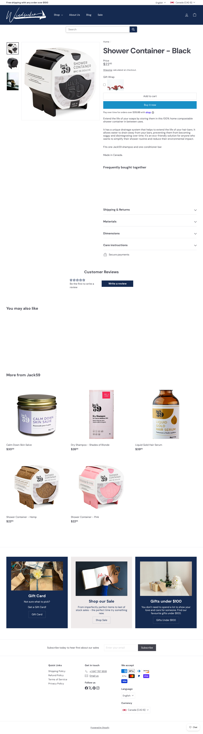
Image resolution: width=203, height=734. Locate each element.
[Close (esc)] (148, 338)
